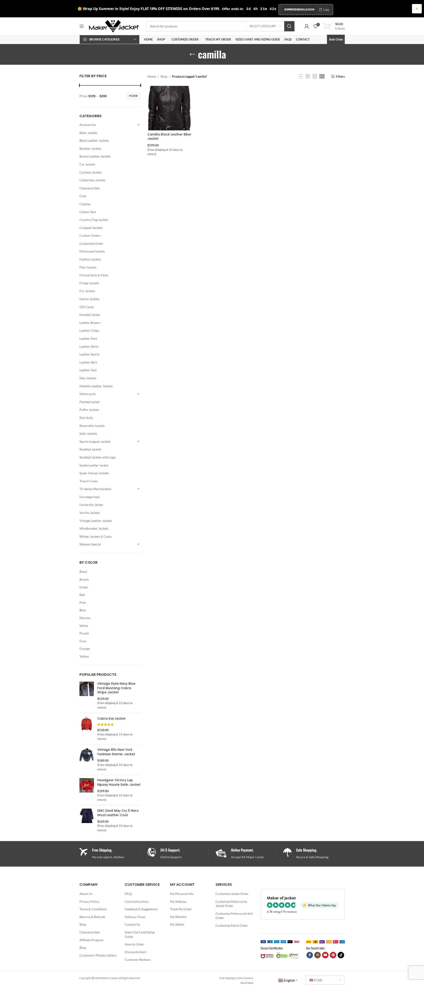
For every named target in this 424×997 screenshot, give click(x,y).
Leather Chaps (89, 330)
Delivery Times (135, 917)
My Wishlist (178, 917)
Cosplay (85, 204)
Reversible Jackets (92, 426)
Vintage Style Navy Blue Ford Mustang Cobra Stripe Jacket (116, 688)
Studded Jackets (90, 449)
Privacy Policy (89, 901)
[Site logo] (114, 26)
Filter (133, 95)
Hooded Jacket (89, 315)
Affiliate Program (91, 940)
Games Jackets (89, 299)
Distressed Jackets (92, 251)
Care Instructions (137, 901)
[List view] (301, 76)
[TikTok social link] (341, 955)
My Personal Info (182, 894)
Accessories (87, 125)
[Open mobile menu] (81, 26)
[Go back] (192, 54)
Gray (82, 641)
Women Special (90, 544)
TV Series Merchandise (95, 489)
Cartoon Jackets (90, 172)
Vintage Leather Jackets (95, 521)
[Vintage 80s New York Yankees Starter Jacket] (86, 759)
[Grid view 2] (308, 76)
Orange (84, 648)
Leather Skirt (88, 362)
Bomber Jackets (90, 148)
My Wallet (177, 924)
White (83, 626)
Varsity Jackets (89, 513)
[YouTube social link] (325, 955)
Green (83, 587)
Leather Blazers (90, 323)
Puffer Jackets (89, 410)
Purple (84, 633)
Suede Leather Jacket (93, 465)
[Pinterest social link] (333, 955)
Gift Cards (86, 307)
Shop (163, 76)
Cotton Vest (87, 212)
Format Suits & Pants (93, 275)
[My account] (306, 26)
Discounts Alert (135, 952)
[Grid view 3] (315, 76)
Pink (82, 602)
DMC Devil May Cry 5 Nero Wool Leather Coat (118, 813)
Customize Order (91, 243)
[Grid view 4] (322, 76)
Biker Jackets (88, 133)
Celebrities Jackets (92, 180)
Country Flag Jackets (93, 220)
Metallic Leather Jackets (96, 386)
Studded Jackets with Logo (97, 457)
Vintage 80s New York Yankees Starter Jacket (116, 752)
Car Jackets (87, 164)
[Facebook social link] (309, 955)
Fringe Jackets (89, 283)
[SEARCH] (289, 26)
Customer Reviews (137, 959)
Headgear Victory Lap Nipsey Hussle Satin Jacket (118, 782)
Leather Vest (88, 370)
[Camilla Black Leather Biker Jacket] (169, 108)
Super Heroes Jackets (94, 473)
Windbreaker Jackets (93, 528)
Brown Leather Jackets (95, 156)
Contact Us (132, 924)
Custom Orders (90, 235)
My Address (178, 901)
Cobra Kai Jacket (111, 718)
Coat (82, 196)
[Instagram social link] (317, 955)
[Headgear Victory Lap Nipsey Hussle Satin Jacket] (86, 790)
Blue (82, 610)
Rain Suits (86, 418)
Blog (82, 947)
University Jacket (91, 505)
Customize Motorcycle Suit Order (234, 916)
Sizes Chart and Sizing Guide (139, 934)
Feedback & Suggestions (141, 909)
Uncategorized (89, 497)
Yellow (84, 656)
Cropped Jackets (90, 228)
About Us (85, 894)
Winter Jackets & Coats (95, 536)
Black (83, 571)
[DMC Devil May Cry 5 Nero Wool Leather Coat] (86, 820)
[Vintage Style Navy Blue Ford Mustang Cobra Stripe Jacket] (86, 696)
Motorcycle (87, 394)
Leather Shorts (89, 354)
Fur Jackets (87, 291)
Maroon (85, 618)
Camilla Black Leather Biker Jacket (169, 136)
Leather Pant (88, 338)
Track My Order (181, 909)
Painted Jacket (89, 402)
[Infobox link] (178, 854)
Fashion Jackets (90, 259)
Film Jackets (87, 267)
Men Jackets (87, 378)
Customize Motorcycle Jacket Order (231, 904)
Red (82, 595)
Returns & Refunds (92, 917)
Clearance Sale (89, 188)
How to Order (134, 944)
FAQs (128, 894)
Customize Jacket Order (232, 894)
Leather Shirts (89, 346)
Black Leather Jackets (94, 140)
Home (151, 76)
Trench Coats (88, 481)
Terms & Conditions (93, 909)
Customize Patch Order (231, 925)
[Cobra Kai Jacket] (86, 728)
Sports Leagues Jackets (95, 441)
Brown (84, 579)
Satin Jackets (88, 433)
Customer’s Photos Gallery (97, 955)
